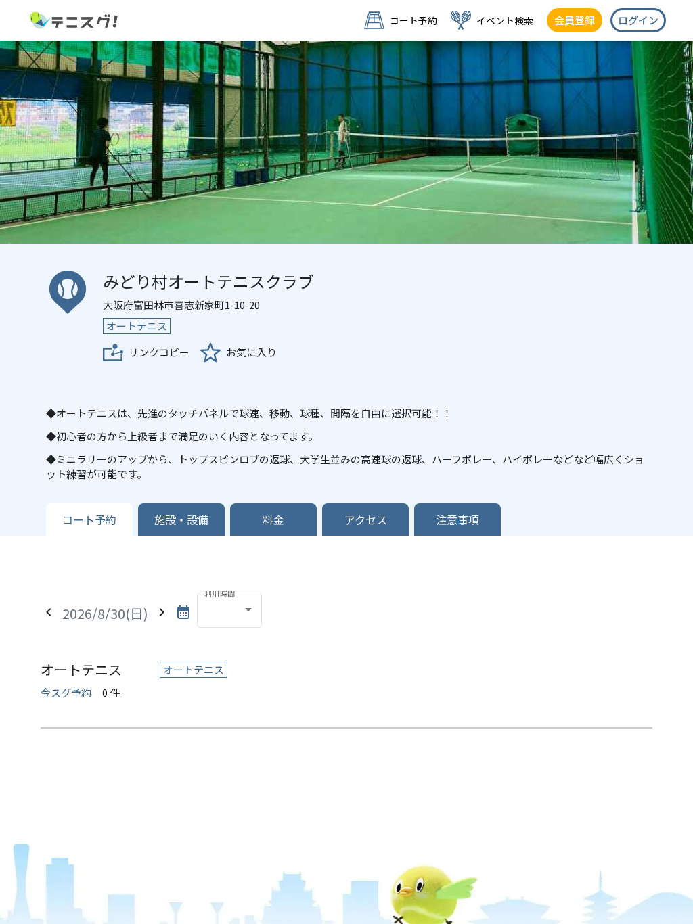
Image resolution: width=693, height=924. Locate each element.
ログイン (638, 20)
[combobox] (229, 612)
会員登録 (574, 20)
